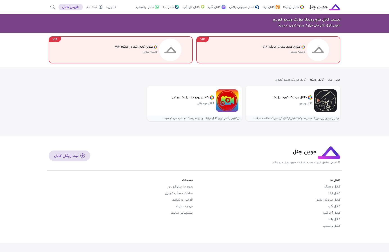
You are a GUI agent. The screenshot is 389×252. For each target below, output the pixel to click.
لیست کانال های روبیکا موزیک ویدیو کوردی (306, 19)
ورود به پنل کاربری (180, 187)
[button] (53, 7)
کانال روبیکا (291, 7)
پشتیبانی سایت (182, 213)
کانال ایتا (269, 7)
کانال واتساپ (145, 7)
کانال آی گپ (191, 7)
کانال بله (168, 7)
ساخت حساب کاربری (179, 193)
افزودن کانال (70, 7)
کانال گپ (214, 7)
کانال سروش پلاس (241, 7)
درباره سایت (184, 206)
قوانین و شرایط (182, 200)
